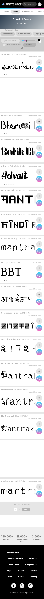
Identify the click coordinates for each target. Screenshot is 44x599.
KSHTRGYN (20, 190)
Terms (9, 576)
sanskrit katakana (9, 339)
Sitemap (33, 576)
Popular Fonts (13, 552)
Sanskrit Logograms (10, 313)
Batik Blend (6, 140)
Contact (21, 570)
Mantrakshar (7, 190)
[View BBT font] (11, 272)
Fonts (6, 11)
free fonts (7, 539)
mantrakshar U (8, 238)
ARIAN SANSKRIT (8, 286)
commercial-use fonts (22, 540)
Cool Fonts (32, 558)
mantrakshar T (8, 481)
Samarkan (6, 54)
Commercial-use (13, 45)
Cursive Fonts (13, 564)
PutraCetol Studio (21, 140)
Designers (37, 539)
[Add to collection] (39, 62)
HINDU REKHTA (7, 214)
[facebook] (13, 585)
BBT (3, 262)
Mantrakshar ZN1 (8, 389)
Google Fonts (31, 564)
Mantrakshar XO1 (9, 416)
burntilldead (17, 115)
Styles (15, 11)
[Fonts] (11, 4)
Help (9, 570)
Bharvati (5, 115)
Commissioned (13, 262)
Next (26, 509)
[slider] (26, 41)
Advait (4, 166)
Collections (27, 11)
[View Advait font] (14, 175)
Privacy (34, 570)
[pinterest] (30, 585)
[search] (29, 4)
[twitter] (22, 585)
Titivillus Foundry (20, 54)
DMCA (21, 576)
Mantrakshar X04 (9, 363)
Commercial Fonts (15, 558)
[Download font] (39, 69)
